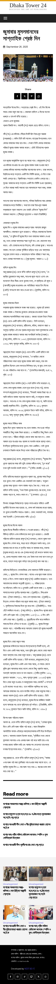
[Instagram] (17, 976)
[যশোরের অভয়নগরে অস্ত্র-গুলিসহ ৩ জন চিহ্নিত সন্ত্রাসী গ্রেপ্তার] (15, 873)
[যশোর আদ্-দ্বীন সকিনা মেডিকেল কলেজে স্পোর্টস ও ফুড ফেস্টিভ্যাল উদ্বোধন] (41, 912)
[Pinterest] (31, 96)
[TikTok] (24, 976)
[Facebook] (17, 96)
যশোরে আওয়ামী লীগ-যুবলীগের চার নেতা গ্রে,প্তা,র (23, 844)
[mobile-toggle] (5, 18)
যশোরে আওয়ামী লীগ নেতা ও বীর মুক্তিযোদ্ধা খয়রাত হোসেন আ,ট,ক (15, 929)
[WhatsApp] (39, 96)
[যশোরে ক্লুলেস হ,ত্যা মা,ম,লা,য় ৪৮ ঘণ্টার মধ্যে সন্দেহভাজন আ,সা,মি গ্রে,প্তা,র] (41, 873)
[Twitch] (31, 976)
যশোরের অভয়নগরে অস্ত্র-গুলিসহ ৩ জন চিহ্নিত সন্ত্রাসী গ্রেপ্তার (14, 891)
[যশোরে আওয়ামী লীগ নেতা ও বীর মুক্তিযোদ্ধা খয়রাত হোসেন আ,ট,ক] (15, 912)
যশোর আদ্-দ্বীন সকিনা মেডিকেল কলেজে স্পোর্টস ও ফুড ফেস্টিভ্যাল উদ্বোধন (40, 929)
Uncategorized (10, 884)
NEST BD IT (29, 968)
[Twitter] (24, 96)
